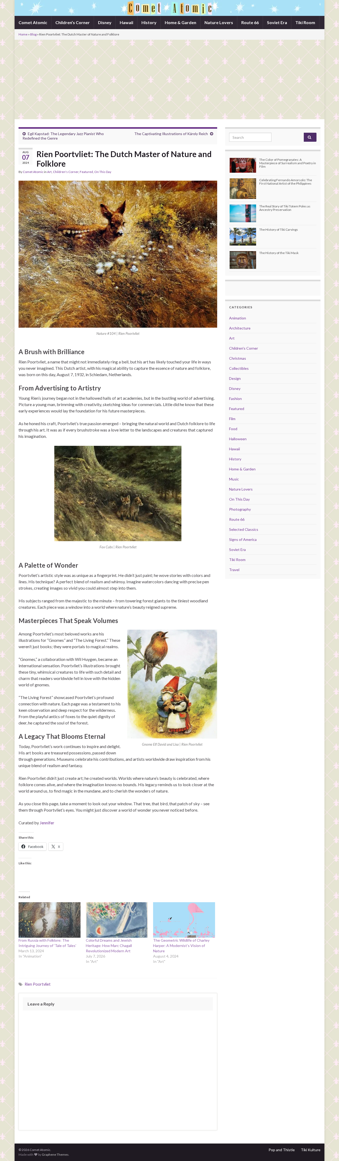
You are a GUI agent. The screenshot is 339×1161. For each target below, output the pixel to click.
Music (234, 479)
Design (235, 378)
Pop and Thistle (282, 1149)
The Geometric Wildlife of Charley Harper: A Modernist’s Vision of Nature (181, 945)
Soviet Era (277, 22)
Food (233, 428)
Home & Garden (180, 22)
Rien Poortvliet (38, 984)
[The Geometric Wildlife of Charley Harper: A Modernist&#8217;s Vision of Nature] (184, 920)
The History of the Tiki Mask (278, 253)
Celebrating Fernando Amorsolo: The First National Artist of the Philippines (285, 181)
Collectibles (239, 368)
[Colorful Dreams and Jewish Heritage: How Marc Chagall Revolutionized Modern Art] (117, 920)
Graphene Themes (55, 1154)
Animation (237, 318)
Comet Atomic (33, 22)
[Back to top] (327, 1149)
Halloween (238, 439)
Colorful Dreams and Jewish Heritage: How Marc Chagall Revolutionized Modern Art (109, 945)
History (149, 22)
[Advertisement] (169, 79)
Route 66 (250, 22)
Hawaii (126, 22)
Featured (86, 172)
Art (49, 172)
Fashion (235, 398)
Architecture (240, 328)
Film (232, 418)
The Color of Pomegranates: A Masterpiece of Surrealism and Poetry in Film (287, 163)
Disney (104, 22)
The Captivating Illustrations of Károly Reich (171, 133)
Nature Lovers (218, 22)
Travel (234, 569)
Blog (33, 34)
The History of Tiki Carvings (278, 230)
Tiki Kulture (310, 1149)
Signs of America (243, 539)
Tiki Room (305, 22)
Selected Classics (243, 529)
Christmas (237, 358)
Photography (240, 509)
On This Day (102, 172)
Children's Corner (65, 172)
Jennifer (47, 822)
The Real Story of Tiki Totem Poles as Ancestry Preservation (284, 208)
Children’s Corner (72, 22)
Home (23, 34)
